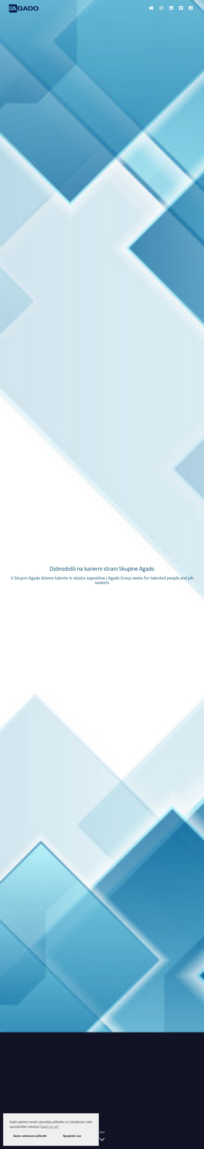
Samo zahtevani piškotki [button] (30, 1135)
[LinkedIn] (171, 8)
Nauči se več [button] (49, 1126)
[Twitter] (181, 8)
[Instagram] (161, 8)
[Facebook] (191, 8)
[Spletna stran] (151, 8)
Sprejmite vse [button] (72, 1135)
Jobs (102, 1132)
